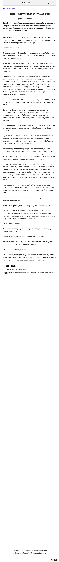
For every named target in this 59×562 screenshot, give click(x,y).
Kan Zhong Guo (9, 8)
